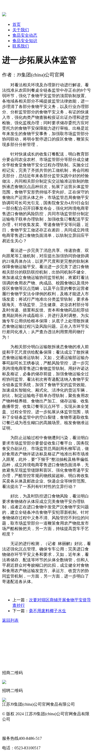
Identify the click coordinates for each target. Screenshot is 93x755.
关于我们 (20, 30)
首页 (16, 24)
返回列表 (10, 620)
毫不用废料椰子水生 (47, 611)
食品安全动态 (24, 35)
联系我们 (20, 46)
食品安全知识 (24, 40)
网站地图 (10, 729)
